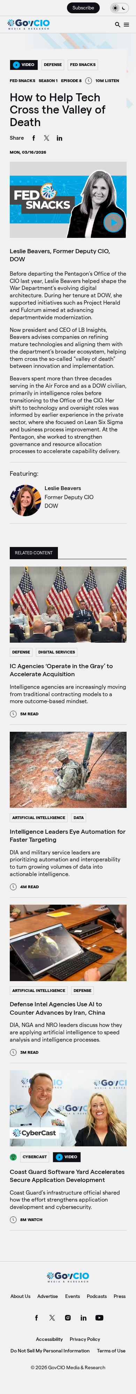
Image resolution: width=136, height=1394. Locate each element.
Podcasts (97, 1296)
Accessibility (49, 1339)
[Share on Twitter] (46, 139)
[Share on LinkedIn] (59, 139)
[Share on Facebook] (34, 139)
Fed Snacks (83, 64)
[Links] (126, 24)
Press (120, 1296)
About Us (20, 1296)
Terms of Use (111, 1350)
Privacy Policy (85, 1339)
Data (79, 817)
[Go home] (28, 24)
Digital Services (56, 652)
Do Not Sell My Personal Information (50, 1350)
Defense (53, 64)
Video (28, 64)
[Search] (117, 24)
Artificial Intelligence (38, 817)
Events (72, 1296)
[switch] (119, 8)
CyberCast (35, 1156)
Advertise (47, 1296)
